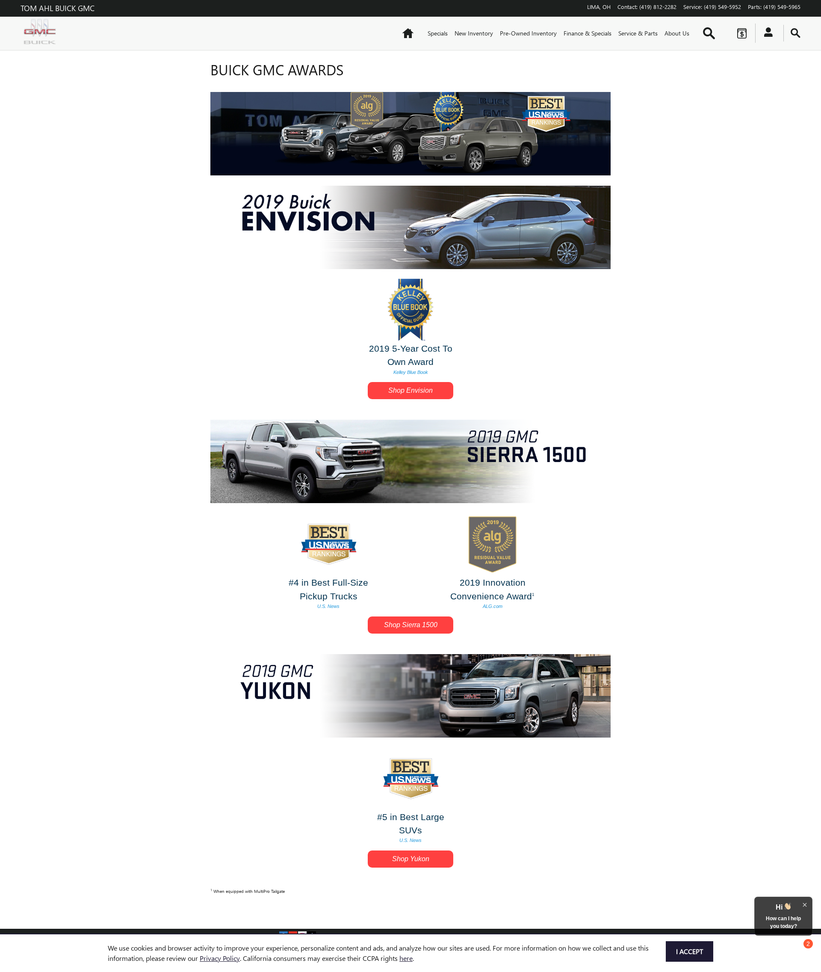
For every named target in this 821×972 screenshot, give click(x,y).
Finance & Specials (587, 33)
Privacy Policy (220, 958)
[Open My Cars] (766, 33)
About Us (676, 33)
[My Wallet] (742, 33)
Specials (438, 33)
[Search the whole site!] (795, 33)
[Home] (42, 33)
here (406, 958)
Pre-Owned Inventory (528, 33)
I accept (689, 951)
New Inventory (474, 33)
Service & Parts (638, 33)
